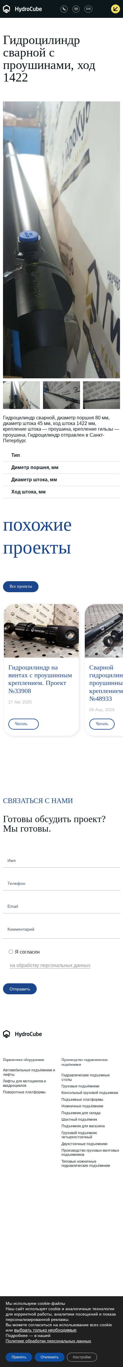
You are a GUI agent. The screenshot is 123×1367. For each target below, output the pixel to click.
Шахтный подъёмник (79, 1119)
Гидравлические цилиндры (26, 1205)
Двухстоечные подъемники (84, 1144)
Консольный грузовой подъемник (89, 1093)
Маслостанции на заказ (23, 1211)
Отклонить (50, 1357)
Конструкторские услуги (81, 1198)
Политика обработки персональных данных (22, 1288)
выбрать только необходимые (45, 1330)
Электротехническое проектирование (79, 1253)
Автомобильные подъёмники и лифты (29, 1072)
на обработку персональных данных (50, 965)
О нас (8, 1273)
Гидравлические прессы (23, 1218)
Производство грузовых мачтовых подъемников (90, 1152)
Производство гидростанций (27, 1198)
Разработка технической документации (82, 1242)
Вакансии (11, 1279)
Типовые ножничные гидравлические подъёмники (85, 1163)
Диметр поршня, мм (35, 467)
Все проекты (72, 1293)
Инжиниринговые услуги (80, 1187)
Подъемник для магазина (83, 1126)
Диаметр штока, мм (34, 479)
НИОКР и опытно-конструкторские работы (90, 1207)
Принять (19, 1357)
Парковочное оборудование (23, 1060)
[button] (8, 240)
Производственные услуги (83, 1222)
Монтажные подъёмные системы (31, 1225)
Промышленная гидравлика (24, 1187)
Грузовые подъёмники (80, 1086)
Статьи (67, 1273)
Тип (15, 455)
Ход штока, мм (28, 491)
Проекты (68, 1286)
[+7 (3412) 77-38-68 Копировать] (64, 9)
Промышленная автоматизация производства (88, 1231)
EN (88, 8)
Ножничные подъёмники (82, 1106)
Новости (68, 1279)
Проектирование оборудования (88, 1216)
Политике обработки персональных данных (48, 1340)
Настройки (82, 1357)
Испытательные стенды (23, 1231)
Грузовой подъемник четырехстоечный (79, 1135)
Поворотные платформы (24, 1092)
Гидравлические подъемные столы (85, 1077)
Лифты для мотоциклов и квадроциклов (24, 1083)
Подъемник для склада (81, 1113)
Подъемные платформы (82, 1100)
